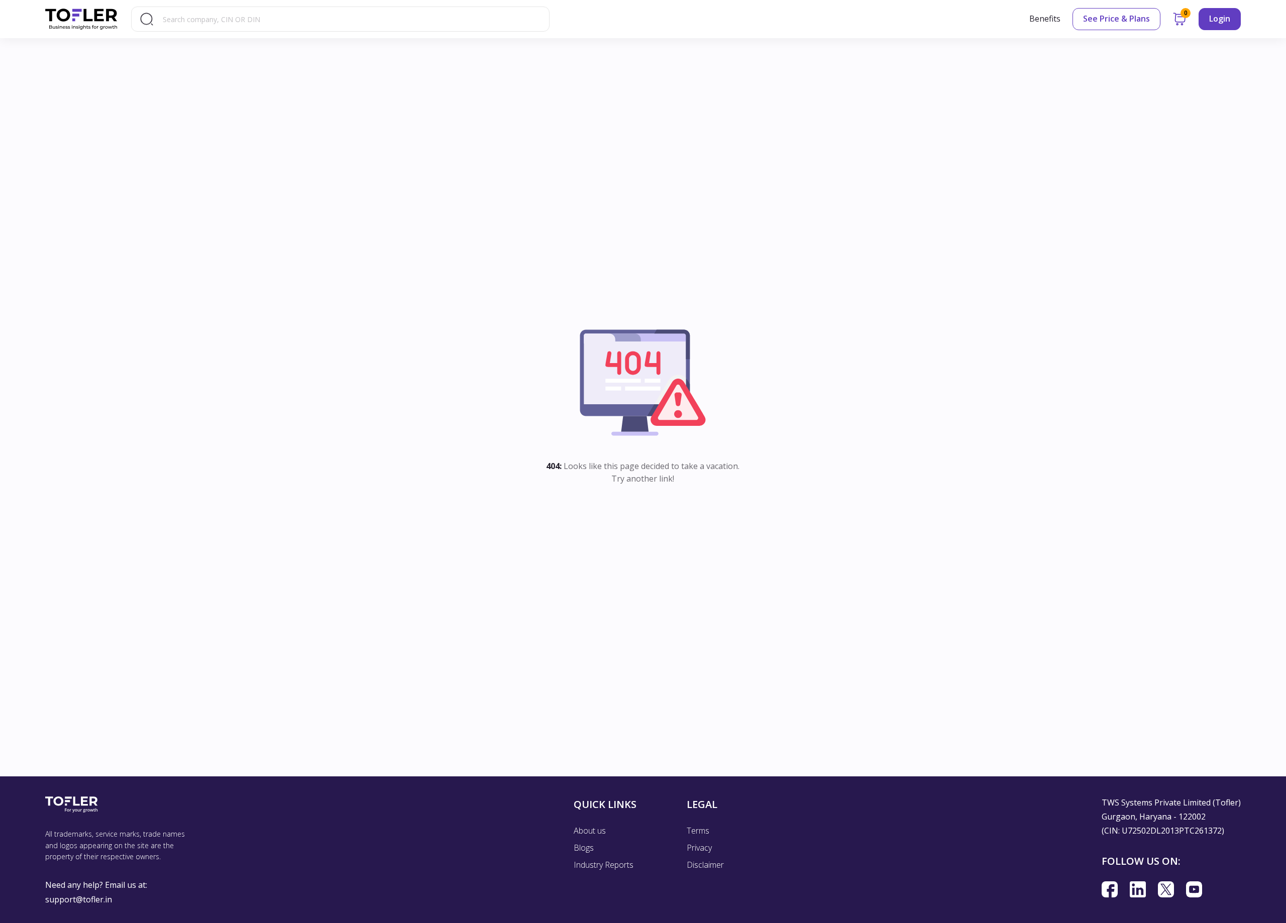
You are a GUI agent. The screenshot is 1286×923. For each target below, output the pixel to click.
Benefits (1044, 18)
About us (590, 830)
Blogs (584, 847)
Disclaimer (705, 864)
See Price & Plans (1116, 18)
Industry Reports (603, 864)
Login (1219, 18)
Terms (698, 830)
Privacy (699, 847)
